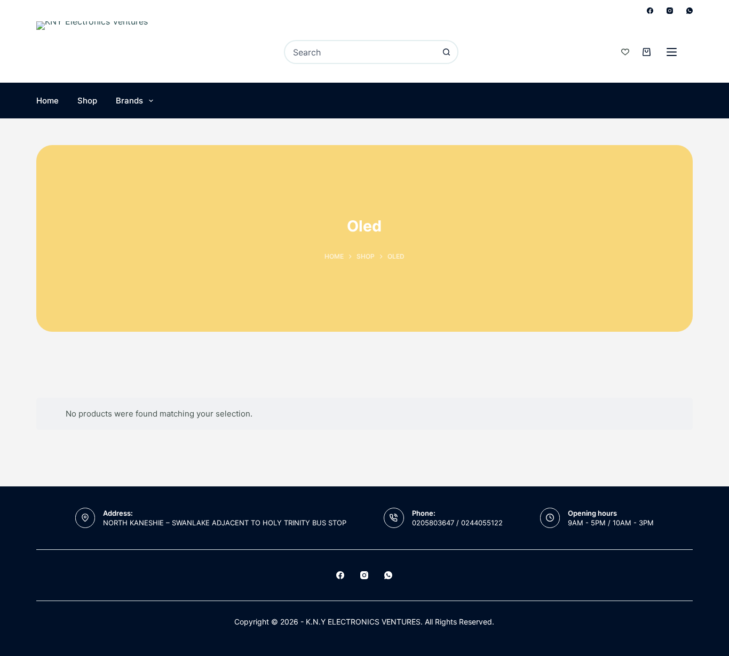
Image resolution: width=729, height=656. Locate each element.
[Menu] (672, 52)
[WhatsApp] (689, 10)
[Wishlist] (625, 52)
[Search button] (446, 52)
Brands (129, 100)
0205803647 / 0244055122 (457, 522)
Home (47, 100)
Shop (87, 100)
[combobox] (360, 52)
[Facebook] (650, 10)
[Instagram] (670, 10)
